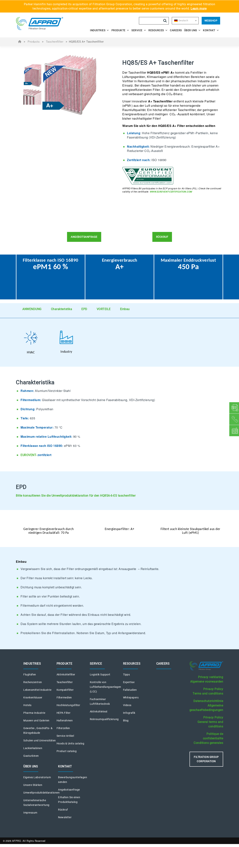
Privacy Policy (213, 689)
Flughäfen (29, 674)
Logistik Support (100, 674)
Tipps (126, 674)
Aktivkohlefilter (66, 674)
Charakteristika (61, 309)
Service (136, 30)
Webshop (211, 20)
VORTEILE (104, 309)
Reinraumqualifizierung (104, 719)
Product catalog (67, 751)
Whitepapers (131, 697)
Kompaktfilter (65, 689)
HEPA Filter (64, 712)
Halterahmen (65, 720)
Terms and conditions (208, 693)
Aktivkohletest (99, 711)
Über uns (190, 30)
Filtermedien (64, 697)
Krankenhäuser (32, 697)
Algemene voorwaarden (206, 681)
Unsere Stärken (32, 784)
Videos (127, 705)
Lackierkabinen (32, 748)
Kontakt (209, 30)
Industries (97, 30)
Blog (126, 720)
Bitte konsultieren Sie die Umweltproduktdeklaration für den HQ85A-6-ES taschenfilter (76, 495)
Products (34, 41)
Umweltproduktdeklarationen (41, 792)
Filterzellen (63, 728)
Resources (156, 30)
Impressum (30, 812)
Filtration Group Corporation (206, 759)
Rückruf (63, 809)
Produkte (118, 30)
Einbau (125, 309)
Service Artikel (65, 735)
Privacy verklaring (210, 677)
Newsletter (65, 817)
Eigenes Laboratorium (37, 777)
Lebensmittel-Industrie (37, 689)
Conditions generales (208, 743)
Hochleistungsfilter (68, 705)
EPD (84, 309)
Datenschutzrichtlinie (208, 701)
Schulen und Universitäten (39, 740)
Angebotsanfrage (69, 789)
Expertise (129, 682)
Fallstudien (130, 689)
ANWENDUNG (32, 309)
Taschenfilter (54, 41)
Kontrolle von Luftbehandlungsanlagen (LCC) (105, 687)
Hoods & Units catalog (70, 743)
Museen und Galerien (36, 720)
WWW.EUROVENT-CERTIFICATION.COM (171, 191)
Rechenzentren (32, 682)
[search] (165, 20)
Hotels (27, 705)
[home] (41, 23)
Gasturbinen (31, 755)
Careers (176, 30)
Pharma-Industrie (34, 712)
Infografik (129, 712)
